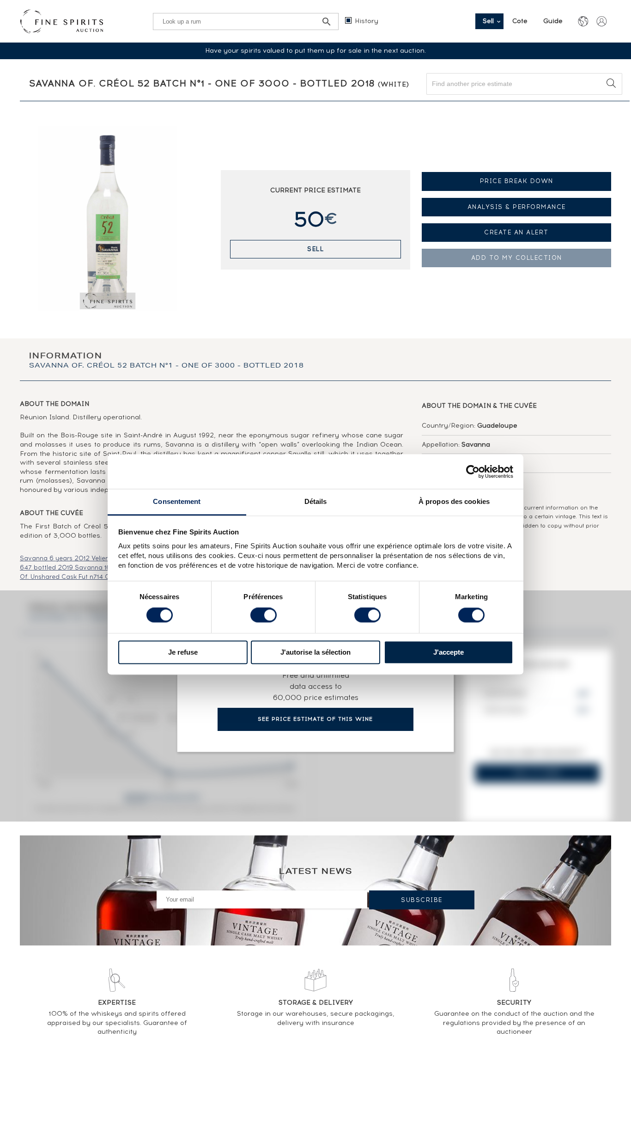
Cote (520, 21)
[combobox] (524, 84)
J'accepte (448, 652)
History (366, 21)
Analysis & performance (516, 206)
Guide (553, 21)
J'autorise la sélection (315, 652)
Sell (315, 248)
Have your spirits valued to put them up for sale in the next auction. (315, 51)
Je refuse (183, 652)
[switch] (263, 615)
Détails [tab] (315, 501)
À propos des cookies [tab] (454, 501)
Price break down (516, 181)
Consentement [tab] (176, 501)
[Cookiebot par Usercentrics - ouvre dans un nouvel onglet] (472, 472)
